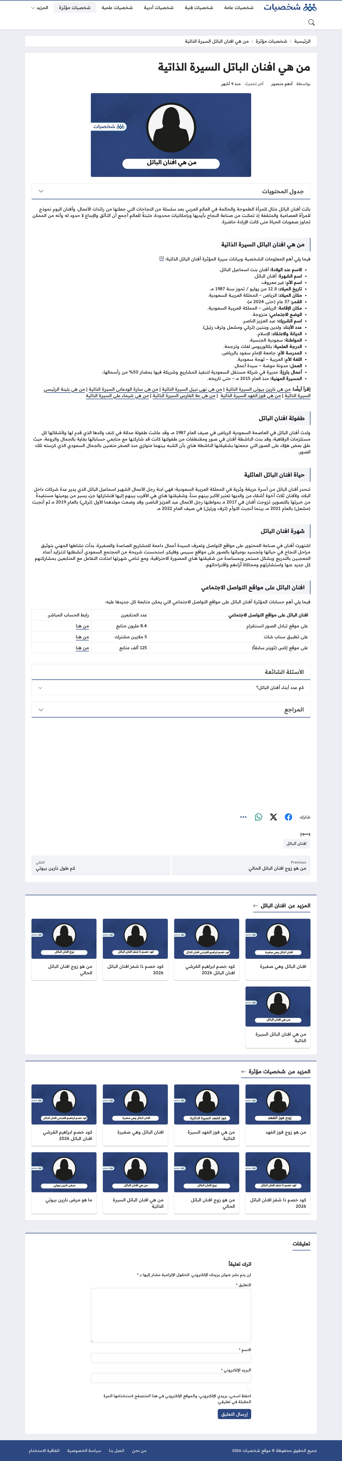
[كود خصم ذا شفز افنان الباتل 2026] (135, 949)
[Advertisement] (171, 764)
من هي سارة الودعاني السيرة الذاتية (123, 389)
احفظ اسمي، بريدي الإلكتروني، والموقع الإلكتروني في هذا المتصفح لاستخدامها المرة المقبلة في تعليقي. (177, 1398)
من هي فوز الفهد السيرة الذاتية (250, 395)
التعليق (243, 1284)
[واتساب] (258, 817)
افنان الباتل (273, 905)
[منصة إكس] (273, 817)
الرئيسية (302, 41)
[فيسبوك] (288, 817)
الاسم (245, 1350)
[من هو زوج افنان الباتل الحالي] (64, 949)
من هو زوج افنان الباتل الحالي (277, 868)
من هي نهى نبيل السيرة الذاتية (192, 389)
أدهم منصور (282, 83)
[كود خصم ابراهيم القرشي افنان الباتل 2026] (206, 949)
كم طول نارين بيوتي (55, 868)
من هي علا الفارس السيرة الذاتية (184, 395)
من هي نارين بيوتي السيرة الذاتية (258, 389)
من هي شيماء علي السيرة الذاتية (117, 395)
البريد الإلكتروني (236, 1370)
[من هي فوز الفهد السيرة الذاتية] (206, 1115)
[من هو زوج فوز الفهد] (278, 1115)
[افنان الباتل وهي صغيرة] (278, 949)
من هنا (82, 625)
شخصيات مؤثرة (271, 41)
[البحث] (311, 22)
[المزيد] (243, 817)
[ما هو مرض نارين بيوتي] (64, 1183)
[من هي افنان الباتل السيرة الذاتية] (278, 1017)
